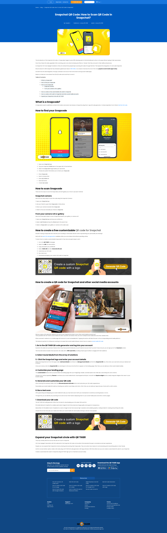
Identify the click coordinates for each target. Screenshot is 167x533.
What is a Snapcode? (46, 80)
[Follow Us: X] (94, 465)
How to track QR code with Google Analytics (58, 490)
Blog (41, 7)
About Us (87, 503)
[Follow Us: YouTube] (82, 465)
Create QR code (77, 2)
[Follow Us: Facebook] (90, 465)
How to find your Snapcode (48, 82)
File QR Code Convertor (92, 489)
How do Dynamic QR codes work (57, 482)
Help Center (50, 506)
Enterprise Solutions (90, 506)
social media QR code (97, 341)
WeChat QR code (122, 105)
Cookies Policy (110, 508)
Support (67, 502)
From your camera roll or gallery (52, 88)
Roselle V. (68, 23)
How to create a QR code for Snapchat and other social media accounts (60, 94)
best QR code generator (49, 236)
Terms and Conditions (112, 503)
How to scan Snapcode (47, 84)
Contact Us (50, 505)
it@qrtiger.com (69, 503)
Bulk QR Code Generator (108, 482)
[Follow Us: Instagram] (86, 465)
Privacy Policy (110, 506)
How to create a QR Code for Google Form (92, 486)
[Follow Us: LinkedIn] (78, 465)
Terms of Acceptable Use (113, 505)
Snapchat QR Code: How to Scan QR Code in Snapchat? (58, 7)
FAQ (48, 503)
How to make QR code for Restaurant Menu (75, 490)
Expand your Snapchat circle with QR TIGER (52, 96)
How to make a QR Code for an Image (58, 486)
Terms (109, 502)
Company (88, 502)
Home (37, 7)
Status (86, 505)
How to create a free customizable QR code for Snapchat (56, 92)
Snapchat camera (49, 86)
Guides (49, 502)
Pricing (86, 508)
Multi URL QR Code (73, 482)
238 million (73, 69)
